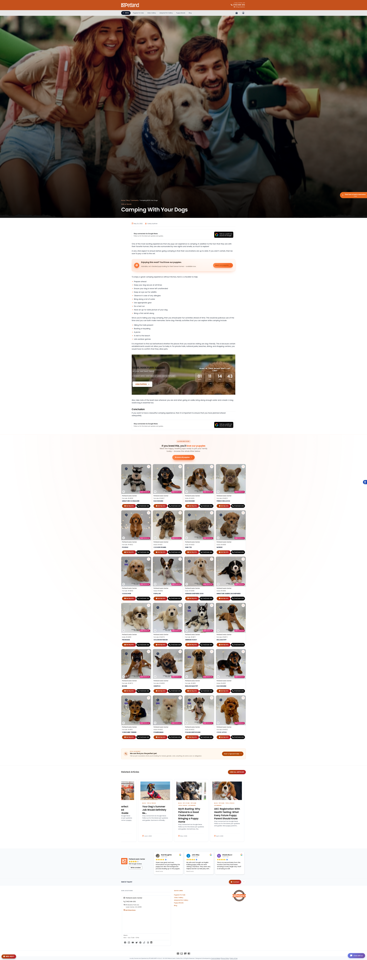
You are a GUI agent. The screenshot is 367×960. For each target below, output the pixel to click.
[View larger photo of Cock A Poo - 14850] (243, 698)
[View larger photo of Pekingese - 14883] (148, 605)
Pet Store (186, 803)
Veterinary (192, 805)
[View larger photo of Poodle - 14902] (148, 513)
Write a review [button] (136, 868)
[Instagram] (128, 942)
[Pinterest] (140, 942)
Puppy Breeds (180, 13)
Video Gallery (151, 13)
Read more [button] (159, 871)
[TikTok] (144, 942)
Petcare (193, 803)
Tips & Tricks (126, 204)
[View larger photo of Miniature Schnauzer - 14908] (148, 466)
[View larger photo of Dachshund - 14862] (243, 651)
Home (123, 200)
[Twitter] (136, 942)
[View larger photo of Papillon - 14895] (180, 559)
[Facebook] (125, 942)
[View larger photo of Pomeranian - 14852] (180, 698)
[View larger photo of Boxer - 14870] (148, 651)
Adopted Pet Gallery (166, 13)
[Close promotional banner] (231, 357)
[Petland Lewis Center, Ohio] (130, 5)
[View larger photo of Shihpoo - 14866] (180, 651)
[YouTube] (132, 942)
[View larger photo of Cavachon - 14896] (148, 559)
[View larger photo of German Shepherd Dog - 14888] (211, 559)
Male (189, 498)
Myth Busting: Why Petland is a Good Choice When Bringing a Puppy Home (189, 815)
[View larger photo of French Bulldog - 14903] (243, 466)
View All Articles (237, 772)
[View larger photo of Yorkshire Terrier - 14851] (148, 698)
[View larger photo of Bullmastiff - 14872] (243, 605)
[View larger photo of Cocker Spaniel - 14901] (180, 513)
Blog (190, 13)
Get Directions (130, 910)
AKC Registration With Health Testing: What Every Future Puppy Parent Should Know (227, 813)
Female (127, 498)
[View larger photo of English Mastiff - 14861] (211, 651)
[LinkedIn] (151, 942)
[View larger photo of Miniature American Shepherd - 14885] (243, 559)
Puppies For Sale (138, 13)
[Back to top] (244, 882)
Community (135, 200)
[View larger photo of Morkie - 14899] (243, 513)
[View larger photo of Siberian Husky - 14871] (211, 605)
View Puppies (141, 384)
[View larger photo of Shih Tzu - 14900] (211, 513)
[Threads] (148, 942)
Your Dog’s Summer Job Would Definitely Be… (154, 810)
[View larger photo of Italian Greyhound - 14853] (211, 698)
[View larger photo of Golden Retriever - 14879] (180, 605)
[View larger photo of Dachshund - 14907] (180, 466)
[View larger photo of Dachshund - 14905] (211, 466)
